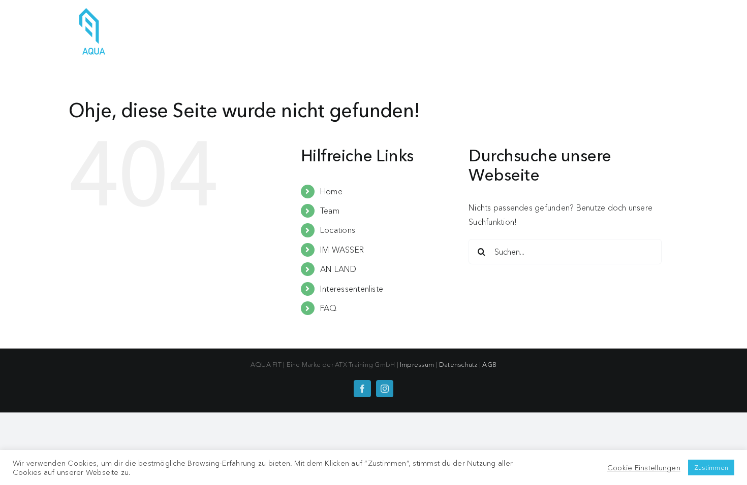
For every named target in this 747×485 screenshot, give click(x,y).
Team (329, 210)
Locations (337, 230)
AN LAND (338, 269)
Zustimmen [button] (711, 467)
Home (331, 191)
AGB (489, 364)
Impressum (417, 364)
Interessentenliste (351, 289)
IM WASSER (342, 250)
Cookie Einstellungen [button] (643, 467)
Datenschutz (458, 364)
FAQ (328, 308)
